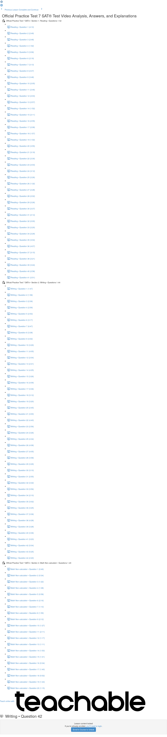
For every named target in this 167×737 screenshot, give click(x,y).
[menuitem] (1, 6)
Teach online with (7, 701)
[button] (1, 2)
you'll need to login (94, 726)
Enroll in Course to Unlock (83, 729)
